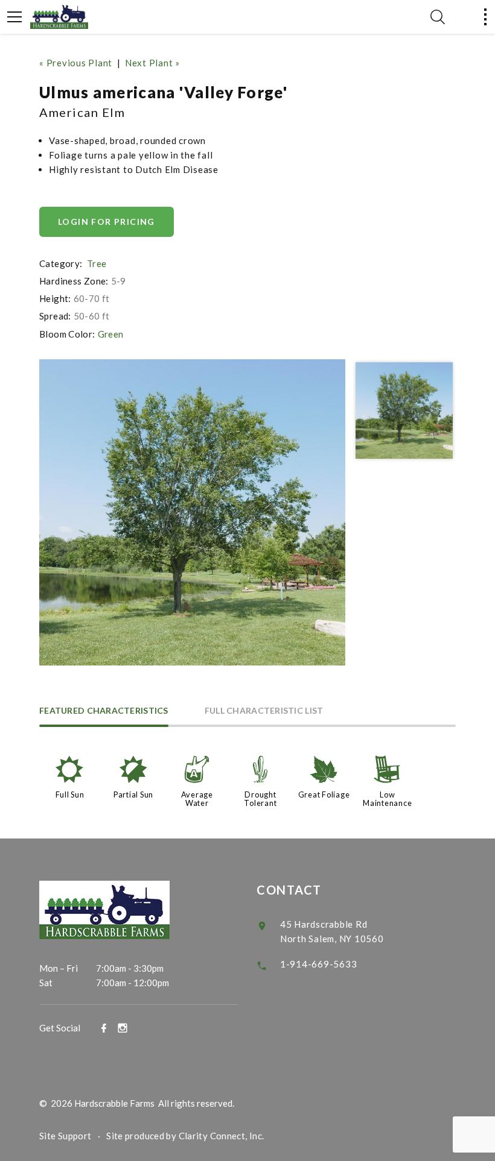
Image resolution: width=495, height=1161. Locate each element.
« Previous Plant (75, 62)
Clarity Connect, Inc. (221, 1135)
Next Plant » (152, 62)
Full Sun (70, 794)
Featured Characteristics (103, 711)
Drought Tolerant (260, 799)
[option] (192, 512)
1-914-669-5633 (318, 963)
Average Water (197, 799)
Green (111, 334)
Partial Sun (133, 794)
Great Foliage (324, 794)
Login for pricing (106, 221)
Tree (97, 263)
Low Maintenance (387, 799)
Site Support (65, 1135)
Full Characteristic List (264, 711)
